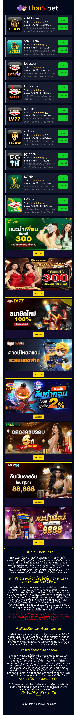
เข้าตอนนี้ (63, 27)
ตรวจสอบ (38, 253)
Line (63, 20)
